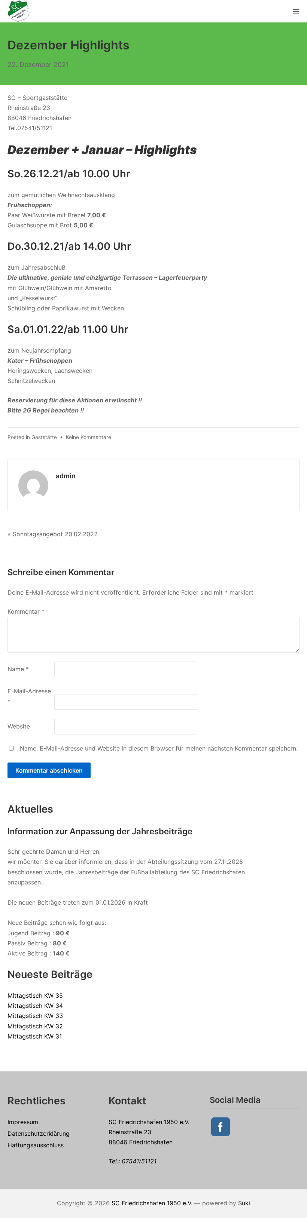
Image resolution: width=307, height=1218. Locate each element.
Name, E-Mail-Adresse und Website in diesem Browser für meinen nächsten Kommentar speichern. (159, 748)
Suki (244, 1203)
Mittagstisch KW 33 (35, 1015)
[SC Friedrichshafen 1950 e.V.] (18, 11)
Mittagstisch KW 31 (34, 1036)
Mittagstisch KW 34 (35, 1005)
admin (66, 476)
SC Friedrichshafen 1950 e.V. (152, 1203)
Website (18, 726)
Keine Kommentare (88, 437)
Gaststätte (44, 437)
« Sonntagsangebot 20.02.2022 (52, 534)
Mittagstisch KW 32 (35, 1026)
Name (18, 669)
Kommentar (26, 611)
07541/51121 (139, 1161)
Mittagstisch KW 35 (35, 995)
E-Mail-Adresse (29, 696)
